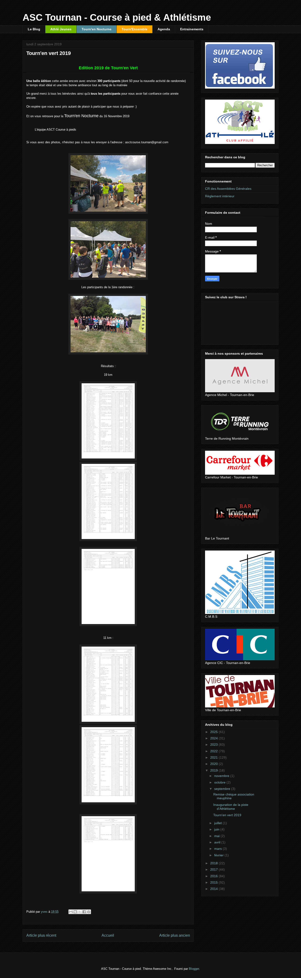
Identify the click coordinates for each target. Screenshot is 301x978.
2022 (214, 751)
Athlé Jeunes (60, 29)
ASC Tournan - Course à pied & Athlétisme (117, 17)
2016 (214, 876)
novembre (222, 776)
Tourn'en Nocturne (96, 29)
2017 (214, 869)
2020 (214, 764)
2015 (214, 882)
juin (217, 829)
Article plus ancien (174, 935)
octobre (220, 782)
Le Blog (34, 29)
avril (217, 842)
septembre (222, 789)
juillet (218, 823)
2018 (214, 863)
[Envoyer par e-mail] (70, 911)
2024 (214, 738)
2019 (214, 770)
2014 (214, 889)
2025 (214, 732)
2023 (214, 744)
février (219, 855)
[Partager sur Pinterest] (88, 911)
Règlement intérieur (219, 196)
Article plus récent (41, 935)
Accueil (108, 935)
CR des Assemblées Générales (228, 188)
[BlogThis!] (75, 911)
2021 (214, 757)
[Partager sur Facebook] (84, 911)
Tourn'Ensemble (134, 29)
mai (217, 836)
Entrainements (191, 29)
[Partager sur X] (79, 911)
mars (218, 848)
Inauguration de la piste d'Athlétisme (230, 807)
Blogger (194, 968)
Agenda (164, 29)
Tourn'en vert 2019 (227, 815)
